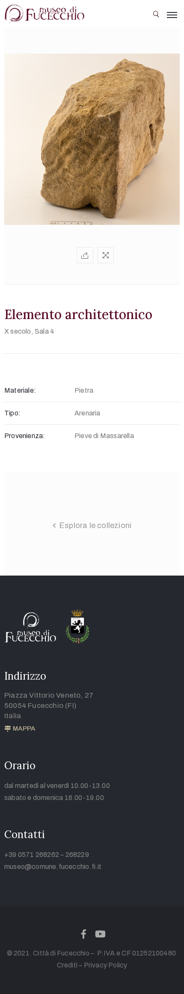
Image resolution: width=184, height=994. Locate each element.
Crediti (67, 965)
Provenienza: (24, 435)
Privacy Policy (106, 965)
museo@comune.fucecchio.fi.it (53, 866)
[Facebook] (83, 934)
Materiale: (20, 390)
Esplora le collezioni (95, 525)
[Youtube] (100, 934)
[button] (19, 728)
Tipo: (12, 413)
